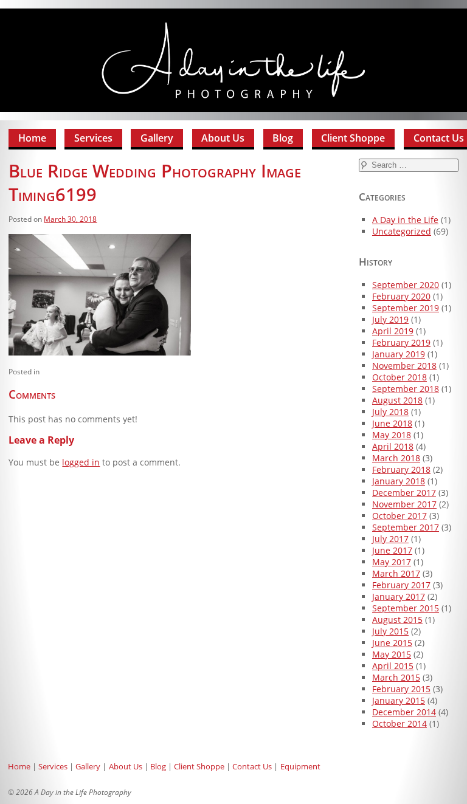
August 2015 (397, 619)
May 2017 (391, 562)
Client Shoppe (353, 138)
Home (32, 138)
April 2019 (392, 331)
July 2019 (390, 319)
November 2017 (404, 504)
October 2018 (399, 377)
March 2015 (396, 677)
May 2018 (391, 435)
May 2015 (391, 654)
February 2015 (401, 689)
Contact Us (252, 766)
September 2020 (405, 284)
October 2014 (399, 723)
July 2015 (390, 631)
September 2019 (405, 308)
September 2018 (405, 388)
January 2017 (398, 596)
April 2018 (392, 446)
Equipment (300, 766)
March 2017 (396, 573)
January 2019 (398, 354)
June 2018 (392, 423)
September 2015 (405, 608)
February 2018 (401, 469)
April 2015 (392, 666)
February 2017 (401, 585)
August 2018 (397, 400)
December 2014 (404, 712)
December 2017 (404, 492)
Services (93, 138)
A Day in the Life (405, 219)
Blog (282, 138)
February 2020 (401, 296)
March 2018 (396, 458)
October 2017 (399, 515)
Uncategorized (401, 231)
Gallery (156, 138)
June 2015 (392, 642)
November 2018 (404, 365)
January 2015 (398, 700)
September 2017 (405, 527)
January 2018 (398, 481)
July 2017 (390, 539)
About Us (222, 138)
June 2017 (392, 550)
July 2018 (390, 411)
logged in (81, 462)
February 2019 (401, 342)
